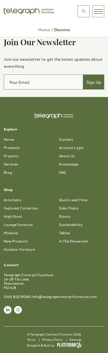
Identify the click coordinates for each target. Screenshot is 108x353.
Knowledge (68, 164)
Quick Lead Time (73, 200)
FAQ (62, 172)
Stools (64, 216)
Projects (11, 156)
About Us (67, 156)
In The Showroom (73, 241)
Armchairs (12, 200)
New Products (16, 241)
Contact (66, 139)
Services (11, 164)
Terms (31, 339)
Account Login (71, 148)
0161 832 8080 (17, 296)
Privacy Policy (52, 339)
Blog (8, 172)
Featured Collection (21, 208)
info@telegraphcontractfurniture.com (64, 296)
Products (12, 148)
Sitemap (75, 339)
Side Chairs (68, 208)
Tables (64, 233)
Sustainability (71, 224)
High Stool (13, 216)
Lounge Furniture (18, 224)
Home (44, 29)
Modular (11, 233)
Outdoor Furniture (19, 249)
